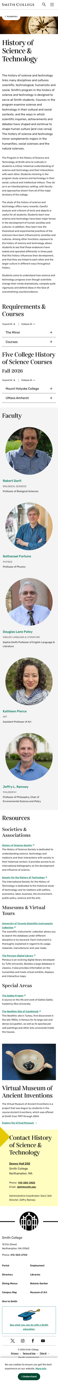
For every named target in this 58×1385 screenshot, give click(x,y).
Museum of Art (38, 1292)
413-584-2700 (18, 1254)
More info (41, 1368)
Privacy (15, 1353)
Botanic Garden (39, 1283)
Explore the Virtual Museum (18, 1122)
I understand (29, 1376)
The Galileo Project (12, 995)
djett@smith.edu (26, 1186)
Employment (37, 1265)
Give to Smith (9, 1301)
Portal (5, 1265)
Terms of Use (29, 1353)
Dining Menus (10, 1283)
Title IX (43, 1353)
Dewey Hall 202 (19, 1163)
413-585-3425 (26, 1182)
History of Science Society (17, 845)
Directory (7, 1274)
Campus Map (9, 1292)
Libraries (35, 1274)
